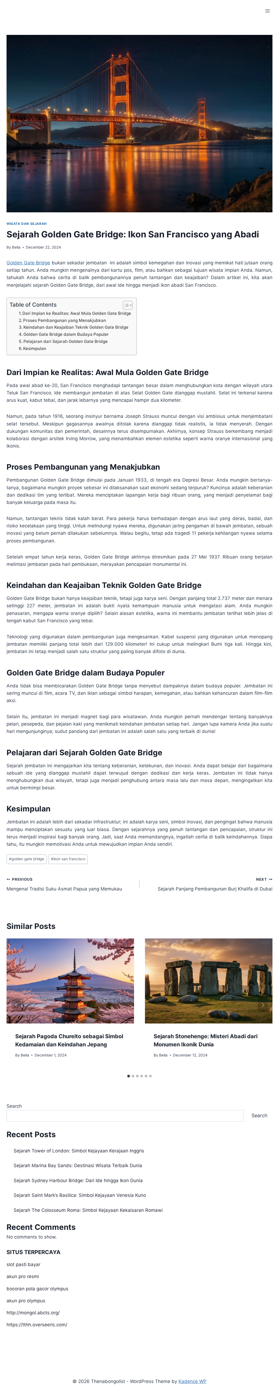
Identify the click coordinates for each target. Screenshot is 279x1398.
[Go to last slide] (16, 1005)
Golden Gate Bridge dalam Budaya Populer (66, 334)
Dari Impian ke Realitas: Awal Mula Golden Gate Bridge (76, 313)
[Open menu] (267, 11)
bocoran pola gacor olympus (37, 1288)
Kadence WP (192, 1381)
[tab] (128, 1076)
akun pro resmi (23, 1276)
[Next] (263, 1005)
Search (14, 1106)
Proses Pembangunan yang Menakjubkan (64, 320)
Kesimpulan (34, 348)
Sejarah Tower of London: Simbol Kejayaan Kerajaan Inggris (79, 1151)
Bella (16, 247)
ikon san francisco (68, 859)
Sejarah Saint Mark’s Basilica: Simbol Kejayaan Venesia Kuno (80, 1195)
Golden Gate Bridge (28, 262)
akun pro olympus (26, 1300)
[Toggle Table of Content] (125, 305)
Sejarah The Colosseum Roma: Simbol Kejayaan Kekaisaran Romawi (88, 1210)
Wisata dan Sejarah (27, 224)
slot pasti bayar (23, 1264)
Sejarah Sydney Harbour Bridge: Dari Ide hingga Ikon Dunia (78, 1180)
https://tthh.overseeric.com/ (37, 1324)
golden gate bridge (26, 859)
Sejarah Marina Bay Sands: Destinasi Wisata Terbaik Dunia (78, 1165)
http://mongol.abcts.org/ (33, 1312)
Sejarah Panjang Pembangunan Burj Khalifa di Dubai (215, 884)
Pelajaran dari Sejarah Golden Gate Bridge (65, 341)
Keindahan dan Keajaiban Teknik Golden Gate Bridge (75, 327)
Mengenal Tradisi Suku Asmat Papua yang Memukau (64, 884)
